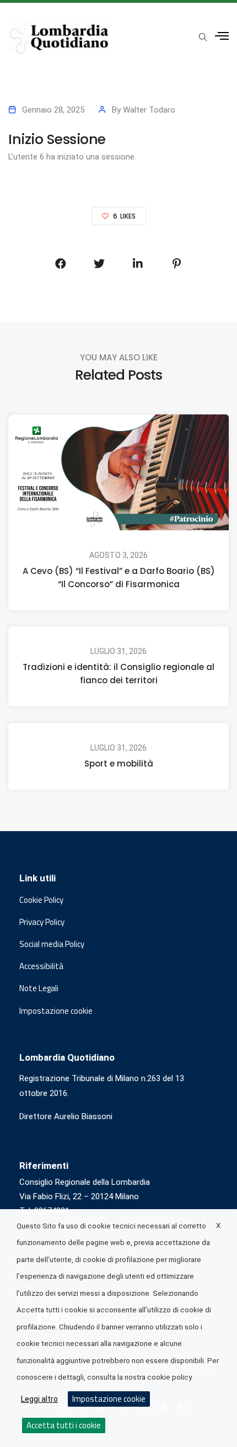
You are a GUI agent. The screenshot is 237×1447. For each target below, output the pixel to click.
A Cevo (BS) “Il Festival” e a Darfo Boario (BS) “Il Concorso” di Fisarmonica (119, 577)
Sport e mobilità (118, 763)
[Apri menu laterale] (222, 36)
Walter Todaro (149, 110)
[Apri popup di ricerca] (202, 37)
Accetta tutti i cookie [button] (63, 1425)
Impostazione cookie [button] (56, 1011)
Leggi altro (39, 1399)
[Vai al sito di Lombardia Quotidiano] (59, 38)
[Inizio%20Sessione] (60, 264)
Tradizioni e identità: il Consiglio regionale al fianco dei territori (118, 673)
